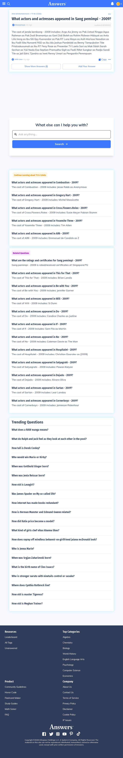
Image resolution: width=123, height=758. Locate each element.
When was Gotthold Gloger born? (30, 466)
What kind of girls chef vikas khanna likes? (35, 530)
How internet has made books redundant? (35, 503)
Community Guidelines (15, 687)
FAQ (7, 714)
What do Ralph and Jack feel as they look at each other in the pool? (49, 439)
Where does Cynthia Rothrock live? (31, 585)
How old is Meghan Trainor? (27, 603)
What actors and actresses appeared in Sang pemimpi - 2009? (61, 18)
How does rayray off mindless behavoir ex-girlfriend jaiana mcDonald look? (54, 539)
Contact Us (68, 692)
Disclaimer (68, 709)
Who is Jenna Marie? (23, 548)
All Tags (8, 642)
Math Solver (10, 709)
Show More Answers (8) (36, 66)
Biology (66, 648)
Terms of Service (71, 698)
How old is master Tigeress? (27, 594)
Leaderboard (11, 637)
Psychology (68, 665)
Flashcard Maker (13, 698)
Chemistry (67, 642)
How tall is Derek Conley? (26, 448)
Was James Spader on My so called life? (34, 493)
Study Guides (11, 703)
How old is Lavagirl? (23, 484)
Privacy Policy (69, 703)
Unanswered (11, 648)
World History (69, 653)
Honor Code (10, 692)
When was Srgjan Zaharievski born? (31, 557)
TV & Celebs (36, 14)
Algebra (66, 637)
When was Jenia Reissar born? (28, 475)
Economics (68, 676)
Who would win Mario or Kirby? (29, 457)
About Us (67, 687)
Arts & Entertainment (20, 14)
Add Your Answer (86, 66)
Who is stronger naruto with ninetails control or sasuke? (43, 576)
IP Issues (67, 720)
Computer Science (71, 670)
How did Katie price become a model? (33, 521)
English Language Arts (73, 659)
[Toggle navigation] (3, 3)
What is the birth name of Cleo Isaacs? (33, 567)
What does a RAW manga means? (30, 429)
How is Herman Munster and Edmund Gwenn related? (41, 512)
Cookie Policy (69, 714)
